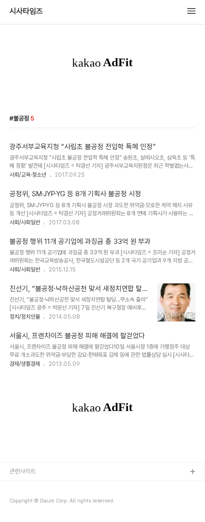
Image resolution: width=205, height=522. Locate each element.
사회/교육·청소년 (28, 174)
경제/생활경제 (25, 364)
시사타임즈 (26, 11)
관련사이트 (23, 471)
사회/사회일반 (25, 222)
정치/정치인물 (25, 316)
